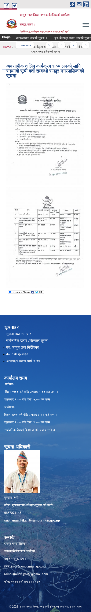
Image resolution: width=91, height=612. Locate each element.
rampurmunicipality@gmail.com (26, 574)
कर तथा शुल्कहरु (17, 354)
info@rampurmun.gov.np (28, 566)
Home (7, 47)
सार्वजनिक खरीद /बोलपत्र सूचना (27, 341)
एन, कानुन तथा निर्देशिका (22, 347)
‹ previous (18, 45)
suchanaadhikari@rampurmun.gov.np (32, 520)
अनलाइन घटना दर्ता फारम (23, 361)
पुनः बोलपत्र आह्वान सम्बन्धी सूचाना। (67, 38)
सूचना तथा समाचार (18, 334)
